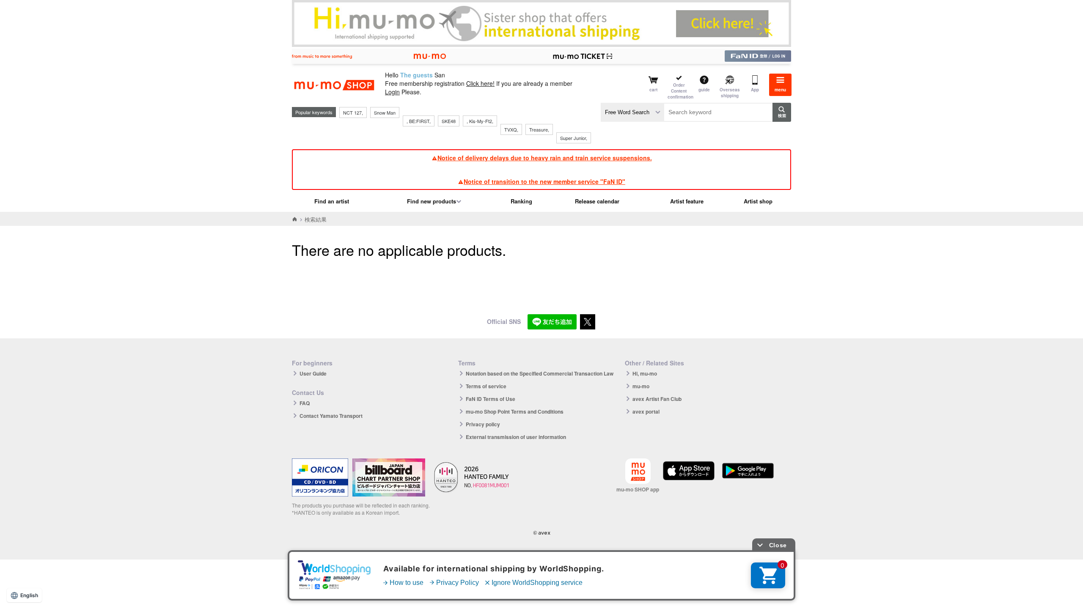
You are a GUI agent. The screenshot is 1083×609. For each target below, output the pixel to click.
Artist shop (758, 201)
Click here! (480, 83)
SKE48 (449, 121)
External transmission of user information (516, 437)
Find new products (431, 201)
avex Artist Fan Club (657, 399)
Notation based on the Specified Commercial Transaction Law (539, 373)
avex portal (646, 411)
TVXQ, (511, 129)
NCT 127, (353, 112)
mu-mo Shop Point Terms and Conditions (514, 411)
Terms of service (486, 386)
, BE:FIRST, (419, 121)
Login (392, 92)
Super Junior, (573, 137)
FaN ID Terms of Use (490, 399)
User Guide (313, 373)
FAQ (305, 403)
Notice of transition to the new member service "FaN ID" (544, 181)
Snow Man (385, 112)
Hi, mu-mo (644, 373)
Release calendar (597, 201)
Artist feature (687, 201)
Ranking (521, 201)
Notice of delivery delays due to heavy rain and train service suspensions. (544, 158)
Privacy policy (483, 424)
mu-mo (640, 386)
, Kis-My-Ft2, (480, 121)
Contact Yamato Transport (331, 416)
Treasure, (539, 129)
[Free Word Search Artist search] (632, 112)
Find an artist (331, 201)
